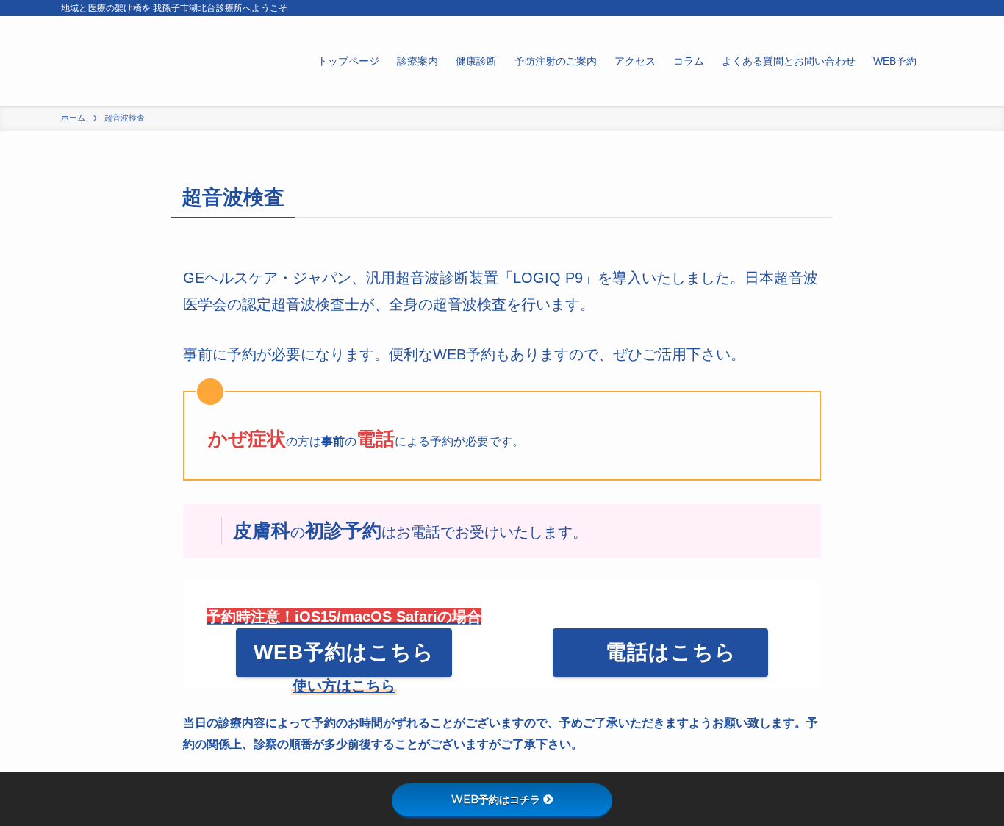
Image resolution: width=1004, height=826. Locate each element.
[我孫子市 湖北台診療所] (162, 61)
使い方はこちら (344, 686)
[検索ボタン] (934, 61)
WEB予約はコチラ (495, 799)
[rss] (933, 8)
